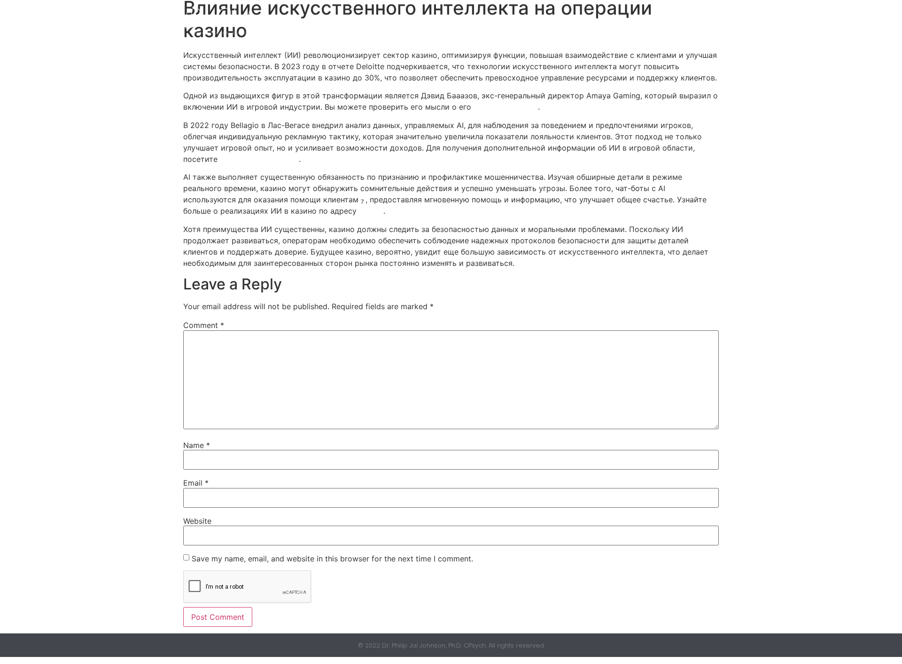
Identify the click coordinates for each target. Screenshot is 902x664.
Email (196, 483)
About (548, 21)
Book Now (499, 21)
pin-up (371, 211)
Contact (655, 21)
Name (196, 445)
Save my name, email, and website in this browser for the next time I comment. (332, 558)
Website (197, 521)
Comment (203, 325)
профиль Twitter (506, 107)
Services (595, 21)
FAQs (699, 21)
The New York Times (259, 159)
